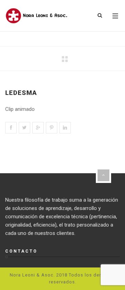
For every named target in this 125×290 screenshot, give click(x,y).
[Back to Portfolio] (64, 59)
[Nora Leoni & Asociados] (36, 16)
